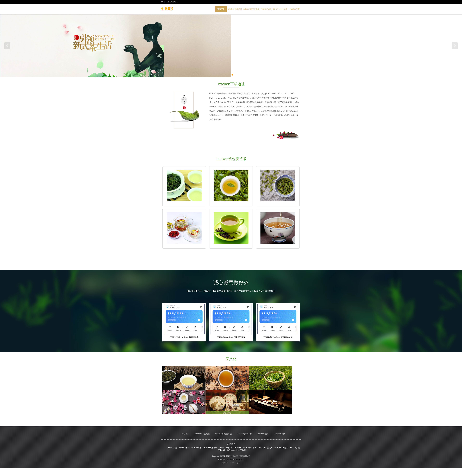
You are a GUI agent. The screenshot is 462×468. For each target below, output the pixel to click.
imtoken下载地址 (235, 9)
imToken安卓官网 (250, 448)
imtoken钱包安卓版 (251, 9)
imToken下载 (184, 448)
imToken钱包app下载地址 (237, 450)
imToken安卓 (281, 9)
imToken (238, 448)
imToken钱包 (196, 448)
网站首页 (221, 9)
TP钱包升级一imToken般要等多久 (184, 337)
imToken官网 (172, 448)
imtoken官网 (295, 9)
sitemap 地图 (239, 459)
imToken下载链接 (265, 448)
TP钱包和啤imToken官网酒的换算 (277, 337)
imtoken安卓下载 (267, 9)
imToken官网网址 (281, 448)
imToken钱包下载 (225, 448)
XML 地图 (229, 459)
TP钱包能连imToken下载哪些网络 (231, 337)
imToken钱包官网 (210, 448)
